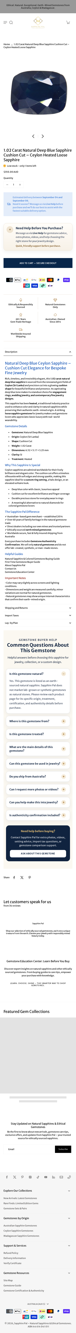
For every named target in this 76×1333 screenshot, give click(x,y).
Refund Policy (11, 1253)
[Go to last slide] (33, 136)
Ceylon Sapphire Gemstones (18, 1230)
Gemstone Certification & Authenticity (24, 1290)
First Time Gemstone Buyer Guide (22, 562)
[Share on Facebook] (14, 877)
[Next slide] (43, 136)
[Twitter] (15, 1177)
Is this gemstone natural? (26, 674)
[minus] (7, 185)
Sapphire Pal (20, 1323)
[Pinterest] (22, 1177)
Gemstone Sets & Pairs (15, 1208)
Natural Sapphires (39, 1323)
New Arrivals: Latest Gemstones (20, 1198)
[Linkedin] (53, 1177)
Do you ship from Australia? (27, 776)
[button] (38, 263)
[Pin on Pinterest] (30, 877)
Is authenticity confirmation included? (34, 815)
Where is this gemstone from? (29, 721)
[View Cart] (68, 22)
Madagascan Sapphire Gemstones (21, 1236)
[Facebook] (7, 1177)
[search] (11, 22)
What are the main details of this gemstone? (31, 748)
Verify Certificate (12, 1263)
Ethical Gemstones (61, 1323)
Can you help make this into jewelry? (33, 802)
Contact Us (10, 568)
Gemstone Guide (12, 1285)
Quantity (8, 178)
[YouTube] (46, 1177)
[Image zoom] (38, 92)
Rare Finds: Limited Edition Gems (21, 1203)
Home (7, 44)
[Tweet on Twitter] (22, 877)
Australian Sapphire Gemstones (20, 1225)
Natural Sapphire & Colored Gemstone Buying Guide (32, 558)
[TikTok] (38, 1177)
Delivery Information (15, 1258)
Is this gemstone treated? (26, 734)
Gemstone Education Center (19, 572)
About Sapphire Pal (15, 565)
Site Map (8, 1280)
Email (11, 1149)
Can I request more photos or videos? (34, 789)
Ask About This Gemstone (38, 853)
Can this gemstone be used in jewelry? (34, 763)
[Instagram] (30, 1177)
